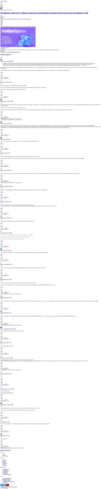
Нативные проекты (7, 480)
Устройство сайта (6, 469)
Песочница (5, 465)
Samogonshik (2, 388)
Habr (7, 487)
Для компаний (6, 471)
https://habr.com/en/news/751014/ (6, 392)
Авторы (4, 464)
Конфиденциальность (7, 474)
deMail (96, 301)
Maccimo (2, 186)
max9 (1, 152)
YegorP (1, 139)
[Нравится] (1, 73)
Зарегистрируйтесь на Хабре (6, 447)
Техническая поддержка (12, 486)
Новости (4, 460)
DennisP (2, 201)
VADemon (2, 217)
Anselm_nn (2, 170)
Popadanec (2, 61)
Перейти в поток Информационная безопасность (10, 52)
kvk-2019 (2, 123)
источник (52, 301)
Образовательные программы (9, 481)
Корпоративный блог (7, 478)
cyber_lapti (2, 373)
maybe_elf (2, 9)
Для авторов (5, 470)
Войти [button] (1, 7)
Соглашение (5, 473)
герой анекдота (9, 189)
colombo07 (2, 250)
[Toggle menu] (0, 1)
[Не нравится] (1, 76)
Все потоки (4, 1)
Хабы (4, 461)
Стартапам (5, 482)
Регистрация (5, 455)
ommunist (2, 421)
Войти (4, 454)
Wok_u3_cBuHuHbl (4, 328)
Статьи (4, 459)
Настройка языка (4, 486)
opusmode (2, 82)
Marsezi (1, 232)
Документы (5, 472)
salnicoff (2, 312)
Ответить (2, 78)
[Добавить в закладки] (6, 78)
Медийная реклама (6, 479)
